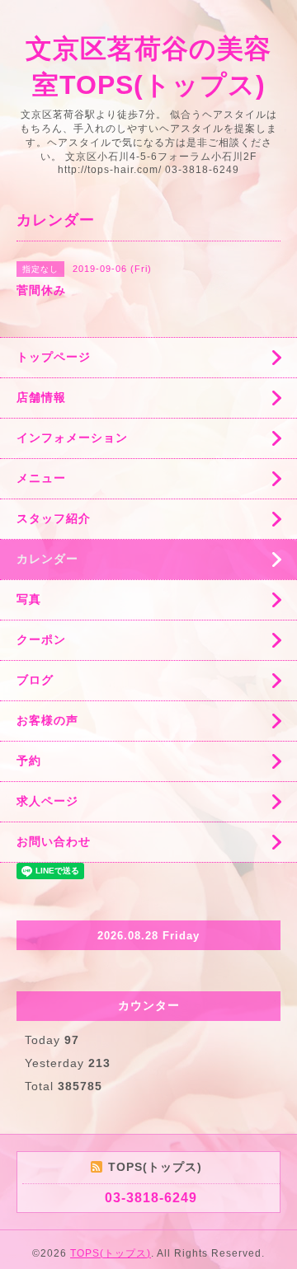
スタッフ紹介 (53, 518)
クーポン (41, 639)
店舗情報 (41, 397)
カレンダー (47, 558)
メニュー (41, 478)
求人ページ (47, 801)
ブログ (35, 679)
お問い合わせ (53, 841)
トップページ (53, 356)
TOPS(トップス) (110, 1253)
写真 (28, 599)
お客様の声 (47, 720)
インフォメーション (72, 437)
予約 (28, 760)
